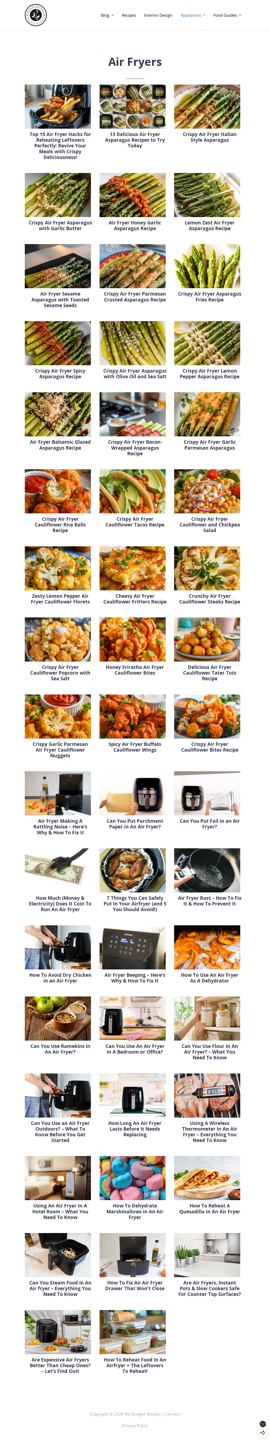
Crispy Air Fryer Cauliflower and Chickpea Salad (209, 525)
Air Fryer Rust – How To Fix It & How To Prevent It (210, 901)
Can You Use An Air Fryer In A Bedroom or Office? (135, 1049)
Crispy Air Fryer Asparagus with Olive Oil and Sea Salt (135, 373)
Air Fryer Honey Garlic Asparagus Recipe (135, 225)
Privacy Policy (135, 1425)
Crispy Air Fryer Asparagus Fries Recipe (209, 296)
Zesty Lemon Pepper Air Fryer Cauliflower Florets (60, 599)
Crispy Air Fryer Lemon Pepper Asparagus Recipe (210, 373)
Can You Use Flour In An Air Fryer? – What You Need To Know (209, 1052)
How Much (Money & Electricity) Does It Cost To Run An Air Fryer (60, 904)
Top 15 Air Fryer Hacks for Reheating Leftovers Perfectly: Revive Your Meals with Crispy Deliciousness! (60, 145)
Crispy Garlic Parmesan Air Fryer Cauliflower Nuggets (60, 750)
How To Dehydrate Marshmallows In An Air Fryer (135, 1211)
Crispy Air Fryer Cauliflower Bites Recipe (209, 747)
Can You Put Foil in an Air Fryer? (210, 824)
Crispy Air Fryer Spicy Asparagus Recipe (60, 373)
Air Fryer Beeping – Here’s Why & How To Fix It (135, 978)
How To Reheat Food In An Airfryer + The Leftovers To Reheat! (135, 1365)
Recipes (129, 15)
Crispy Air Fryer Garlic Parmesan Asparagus (210, 445)
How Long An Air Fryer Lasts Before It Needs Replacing (134, 1129)
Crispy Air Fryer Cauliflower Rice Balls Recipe (60, 525)
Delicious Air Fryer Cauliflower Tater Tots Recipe (209, 673)
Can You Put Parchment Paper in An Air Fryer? (135, 824)
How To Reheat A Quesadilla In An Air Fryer (209, 1208)
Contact (172, 1414)
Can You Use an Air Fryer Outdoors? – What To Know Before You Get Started (60, 1132)
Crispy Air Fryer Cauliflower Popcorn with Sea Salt (60, 673)
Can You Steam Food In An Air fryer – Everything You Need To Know (60, 1288)
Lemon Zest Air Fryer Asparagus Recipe (210, 225)
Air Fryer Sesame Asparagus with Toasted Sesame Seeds (60, 299)
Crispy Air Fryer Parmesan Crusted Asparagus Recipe (135, 296)
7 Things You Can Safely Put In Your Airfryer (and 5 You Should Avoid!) (135, 904)
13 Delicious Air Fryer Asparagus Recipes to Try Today (135, 140)
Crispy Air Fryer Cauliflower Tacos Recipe (134, 522)
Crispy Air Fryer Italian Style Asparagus (210, 137)
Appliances (191, 15)
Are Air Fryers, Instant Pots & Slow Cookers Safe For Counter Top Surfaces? (209, 1288)
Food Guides (225, 15)
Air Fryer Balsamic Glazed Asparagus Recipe (60, 445)
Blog (105, 15)
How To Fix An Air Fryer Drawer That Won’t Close (135, 1285)
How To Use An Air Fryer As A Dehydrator (209, 978)
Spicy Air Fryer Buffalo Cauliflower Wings (135, 747)
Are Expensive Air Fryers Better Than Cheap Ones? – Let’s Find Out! (60, 1365)
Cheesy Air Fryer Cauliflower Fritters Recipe (135, 599)
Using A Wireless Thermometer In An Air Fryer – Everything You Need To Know (209, 1132)
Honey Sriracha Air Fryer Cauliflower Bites (135, 670)
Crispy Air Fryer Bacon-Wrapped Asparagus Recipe (135, 448)
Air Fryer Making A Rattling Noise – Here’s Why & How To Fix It (60, 827)
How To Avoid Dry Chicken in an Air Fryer (60, 978)
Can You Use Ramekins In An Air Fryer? (60, 1049)
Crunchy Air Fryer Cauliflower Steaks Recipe (209, 599)
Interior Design (158, 15)
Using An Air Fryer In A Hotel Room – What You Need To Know (60, 1211)
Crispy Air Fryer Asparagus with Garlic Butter (60, 225)
